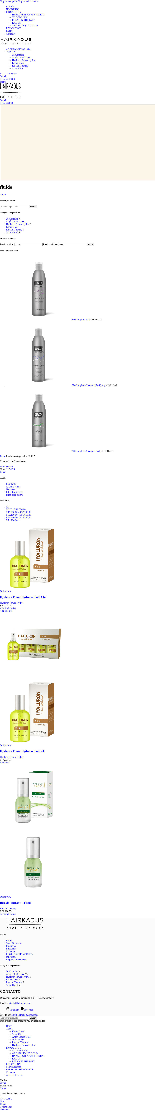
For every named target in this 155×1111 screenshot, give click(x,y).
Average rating (13, 486)
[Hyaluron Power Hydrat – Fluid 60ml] (32, 588)
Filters (3, 472)
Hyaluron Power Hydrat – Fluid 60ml (23, 597)
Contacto (10, 951)
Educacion (11, 948)
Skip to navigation (9, 1)
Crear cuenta (6, 1098)
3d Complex (18, 54)
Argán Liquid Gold (21, 57)
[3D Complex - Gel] (39, 319)
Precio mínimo (7, 244)
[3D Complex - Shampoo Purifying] (39, 385)
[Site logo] (16, 44)
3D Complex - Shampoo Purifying (88, 385)
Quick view (5, 591)
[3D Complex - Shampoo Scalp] (39, 451)
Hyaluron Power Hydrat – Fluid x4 (22, 751)
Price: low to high (14, 492)
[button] (8, 608)
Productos (11, 946)
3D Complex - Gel (81, 319)
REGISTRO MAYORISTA (19, 954)
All (7, 506)
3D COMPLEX (20, 17)
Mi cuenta (11, 957)
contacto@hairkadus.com (19, 1003)
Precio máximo (50, 244)
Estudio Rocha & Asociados (24, 1015)
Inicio (3, 456)
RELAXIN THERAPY (23, 20)
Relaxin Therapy (20, 65)
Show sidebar (6, 466)
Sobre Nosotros (13, 943)
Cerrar (3, 194)
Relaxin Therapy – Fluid (15, 902)
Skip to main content (28, 1)
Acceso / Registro (14, 1075)
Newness (10, 489)
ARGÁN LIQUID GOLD (25, 25)
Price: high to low (14, 495)
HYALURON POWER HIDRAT (28, 14)
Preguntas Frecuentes (16, 959)
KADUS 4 (17, 23)
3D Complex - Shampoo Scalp (87, 451)
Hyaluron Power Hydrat (23, 60)
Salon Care (17, 68)
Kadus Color (18, 63)
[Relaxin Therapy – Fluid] (32, 828)
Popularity (11, 484)
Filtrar (90, 244)
